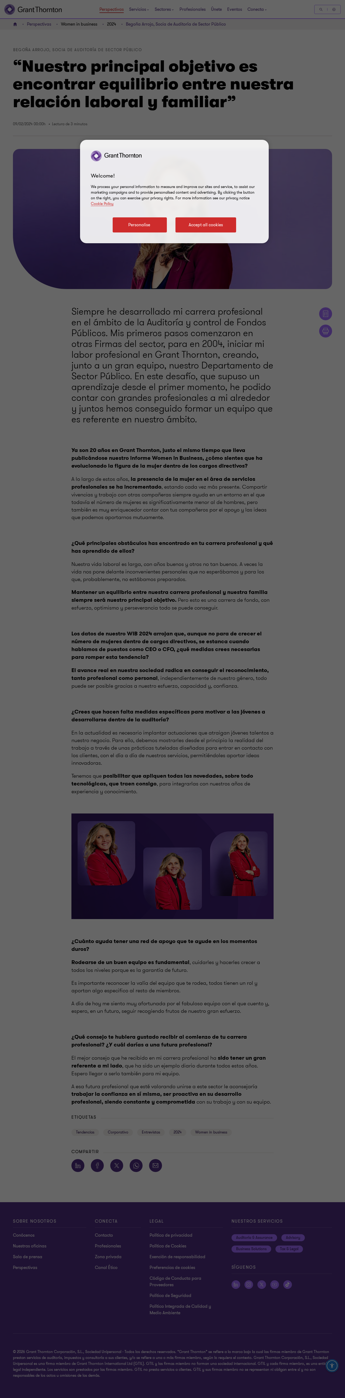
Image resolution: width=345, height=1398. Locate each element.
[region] (174, 191)
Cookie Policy (102, 203)
